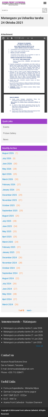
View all (39, 346)
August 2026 (8, 153)
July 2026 (6, 158)
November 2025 (9, 200)
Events (6, 127)
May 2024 (6, 294)
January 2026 (8, 190)
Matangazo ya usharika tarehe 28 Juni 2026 (23, 331)
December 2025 (9, 195)
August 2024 (8, 278)
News (5, 139)
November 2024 (9, 263)
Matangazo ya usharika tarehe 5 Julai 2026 (23, 328)
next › (29, 310)
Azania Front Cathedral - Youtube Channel (23, 402)
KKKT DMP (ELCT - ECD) (15, 395)
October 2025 (8, 205)
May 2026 (6, 169)
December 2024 (9, 257)
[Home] (14, 4)
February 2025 (8, 247)
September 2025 (9, 210)
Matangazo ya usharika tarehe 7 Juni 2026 (23, 342)
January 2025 (8, 252)
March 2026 (7, 179)
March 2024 (7, 304)
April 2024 (7, 299)
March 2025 (7, 242)
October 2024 (8, 268)
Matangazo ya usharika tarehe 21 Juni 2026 (23, 335)
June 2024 (7, 289)
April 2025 (7, 236)
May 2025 (6, 231)
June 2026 (7, 163)
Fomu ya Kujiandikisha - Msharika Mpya (21, 388)
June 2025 (7, 226)
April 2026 (7, 174)
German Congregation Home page (20, 392)
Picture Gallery (9, 133)
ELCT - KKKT (10, 399)
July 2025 (6, 221)
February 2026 (8, 184)
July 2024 (6, 283)
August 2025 (8, 216)
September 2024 (9, 273)
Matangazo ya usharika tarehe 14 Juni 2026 (23, 339)
